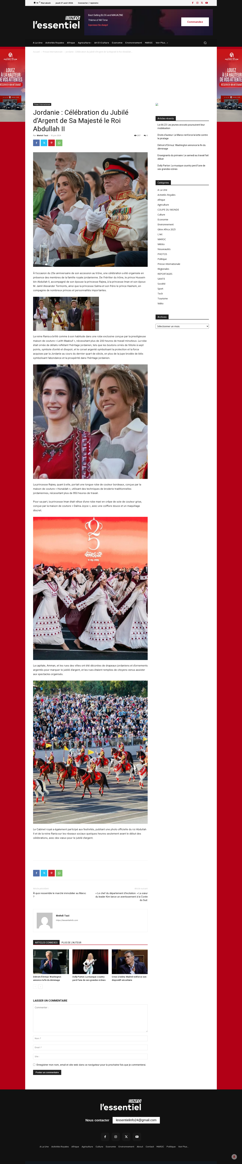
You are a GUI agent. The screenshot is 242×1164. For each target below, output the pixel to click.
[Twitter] (202, 3)
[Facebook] (192, 3)
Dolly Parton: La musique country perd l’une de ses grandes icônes (181, 167)
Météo (161, 244)
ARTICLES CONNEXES (46, 942)
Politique (162, 259)
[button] (205, 43)
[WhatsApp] (59, 143)
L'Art (160, 234)
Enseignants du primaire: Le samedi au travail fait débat (183, 157)
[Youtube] (206, 3)
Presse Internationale (53, 51)
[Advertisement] (121, 78)
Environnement (166, 224)
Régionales (163, 268)
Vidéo (160, 303)
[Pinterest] (51, 143)
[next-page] (40, 987)
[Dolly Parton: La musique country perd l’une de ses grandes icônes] (90, 961)
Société (161, 283)
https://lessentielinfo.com (67, 920)
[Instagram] (197, 3)
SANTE (161, 278)
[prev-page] (35, 987)
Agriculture (163, 204)
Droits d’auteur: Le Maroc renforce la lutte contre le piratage (183, 137)
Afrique (161, 199)
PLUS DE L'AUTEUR (71, 942)
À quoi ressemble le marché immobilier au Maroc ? (59, 895)
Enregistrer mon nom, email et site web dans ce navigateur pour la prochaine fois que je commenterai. (91, 1064)
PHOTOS (162, 254)
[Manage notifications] (234, 1156)
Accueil (36, 51)
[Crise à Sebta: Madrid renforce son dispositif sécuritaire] (130, 961)
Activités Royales (166, 194)
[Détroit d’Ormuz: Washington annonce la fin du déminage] (51, 961)
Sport (160, 288)
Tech (160, 293)
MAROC (162, 239)
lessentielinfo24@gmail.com (136, 1120)
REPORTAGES (165, 273)
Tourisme (163, 298)
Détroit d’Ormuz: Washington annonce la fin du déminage (182, 147)
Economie (163, 219)
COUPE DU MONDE (168, 209)
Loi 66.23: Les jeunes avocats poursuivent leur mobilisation (181, 126)
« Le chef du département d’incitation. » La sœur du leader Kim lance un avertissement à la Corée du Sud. (121, 897)
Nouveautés (164, 249)
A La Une (162, 189)
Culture (161, 214)
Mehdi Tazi (42, 135)
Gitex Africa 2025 (167, 229)
